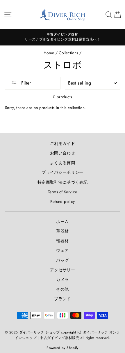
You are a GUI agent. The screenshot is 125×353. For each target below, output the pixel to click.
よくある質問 (62, 163)
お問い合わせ (62, 153)
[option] (62, 37)
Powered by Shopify (62, 347)
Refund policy (62, 201)
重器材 (62, 231)
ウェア (62, 250)
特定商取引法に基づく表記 (63, 182)
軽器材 (62, 241)
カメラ (62, 279)
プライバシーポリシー (62, 172)
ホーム (62, 221)
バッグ (62, 260)
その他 (62, 289)
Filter (25, 83)
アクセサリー (62, 270)
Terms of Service (62, 192)
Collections (68, 53)
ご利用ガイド (62, 143)
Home (49, 53)
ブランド (62, 299)
